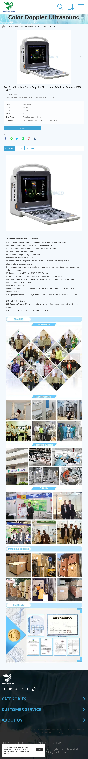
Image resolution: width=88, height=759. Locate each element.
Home (8, 26)
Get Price (23, 128)
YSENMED (31, 730)
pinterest (29, 138)
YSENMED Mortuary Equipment (55, 733)
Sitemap (57, 743)
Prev (6, 57)
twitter (17, 138)
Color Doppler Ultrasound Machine (42, 26)
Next (81, 57)
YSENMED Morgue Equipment (32, 733)
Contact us (39, 743)
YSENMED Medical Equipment (15, 730)
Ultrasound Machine (19, 26)
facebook (5, 138)
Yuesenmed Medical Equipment (47, 730)
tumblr (34, 138)
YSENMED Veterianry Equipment (72, 730)
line (11, 138)
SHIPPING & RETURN (14, 743)
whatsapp (23, 138)
